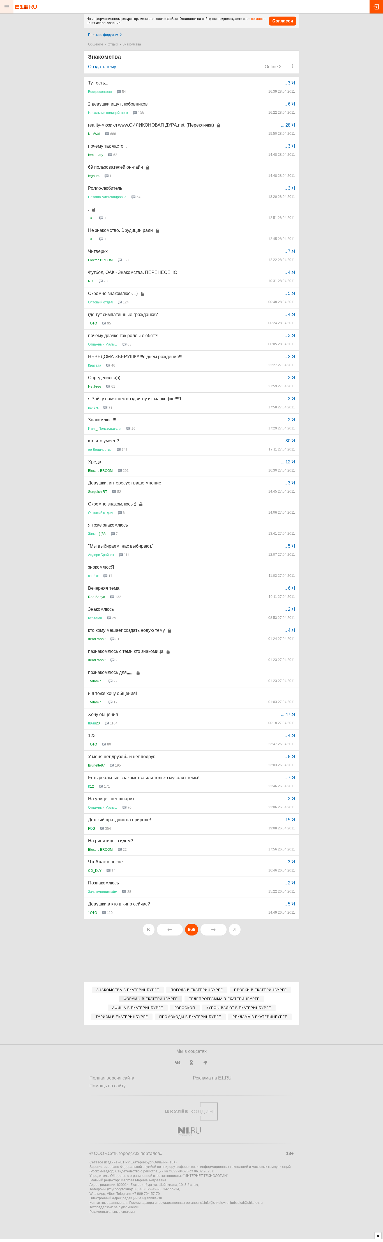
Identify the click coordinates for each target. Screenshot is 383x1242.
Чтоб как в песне (105, 861)
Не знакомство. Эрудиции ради (120, 230)
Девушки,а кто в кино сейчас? (119, 904)
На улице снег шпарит (111, 798)
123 (92, 735)
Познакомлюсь (103, 882)
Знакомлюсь (101, 609)
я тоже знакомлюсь (108, 525)
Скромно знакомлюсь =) (113, 293)
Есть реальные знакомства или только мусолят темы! (143, 777)
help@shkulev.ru (126, 1207)
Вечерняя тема (103, 588)
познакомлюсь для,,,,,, (110, 672)
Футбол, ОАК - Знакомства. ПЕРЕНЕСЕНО (132, 272)
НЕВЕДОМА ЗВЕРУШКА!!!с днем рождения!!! (135, 356)
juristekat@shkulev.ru (246, 1203)
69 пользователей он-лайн (115, 167)
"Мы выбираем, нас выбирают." (121, 546)
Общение (95, 44)
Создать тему (102, 66)
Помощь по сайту (107, 1085)
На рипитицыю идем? (110, 840)
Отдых (113, 44)
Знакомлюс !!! (102, 419)
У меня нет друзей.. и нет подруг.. (122, 756)
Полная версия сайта (111, 1078)
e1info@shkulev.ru (214, 1203)
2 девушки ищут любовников (118, 104)
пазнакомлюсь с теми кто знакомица (125, 651)
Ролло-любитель (105, 188)
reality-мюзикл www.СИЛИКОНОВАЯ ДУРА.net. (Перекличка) (151, 125)
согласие (258, 19)
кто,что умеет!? (103, 440)
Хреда (94, 461)
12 (286, 461)
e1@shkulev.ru (150, 1198)
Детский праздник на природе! (119, 819)
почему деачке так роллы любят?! (123, 335)
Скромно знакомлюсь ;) (112, 504)
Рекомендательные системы (112, 1212)
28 (286, 125)
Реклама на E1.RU (212, 1078)
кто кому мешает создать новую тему (126, 630)
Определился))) (104, 377)
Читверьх (98, 251)
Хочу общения (103, 714)
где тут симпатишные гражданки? (123, 314)
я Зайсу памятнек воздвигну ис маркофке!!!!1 (135, 398)
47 (286, 714)
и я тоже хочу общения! (112, 693)
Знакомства (132, 44)
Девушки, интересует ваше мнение (124, 483)
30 (286, 440)
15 (286, 819)
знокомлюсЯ (101, 567)
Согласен (282, 21)
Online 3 (273, 66)
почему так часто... (107, 146)
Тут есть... (98, 83)
